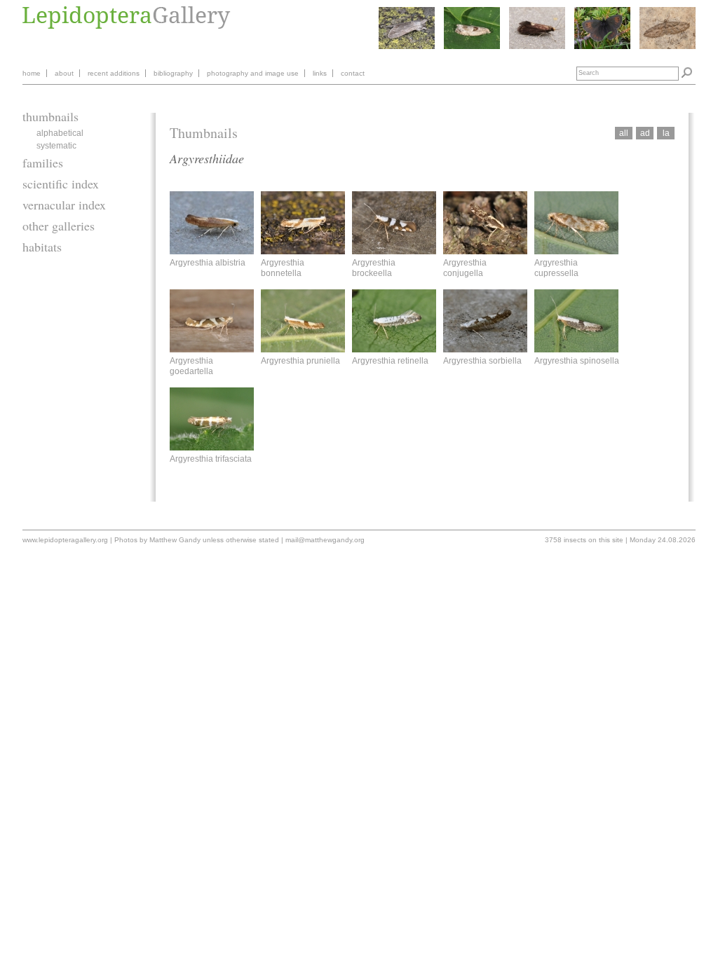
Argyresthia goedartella (191, 366)
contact (353, 73)
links (320, 73)
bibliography (173, 73)
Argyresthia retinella (390, 361)
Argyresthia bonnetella (282, 267)
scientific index (60, 183)
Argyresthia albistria (207, 263)
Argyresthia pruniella (300, 361)
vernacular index (64, 204)
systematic (56, 146)
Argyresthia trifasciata (211, 459)
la (666, 133)
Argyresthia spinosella (576, 361)
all (623, 133)
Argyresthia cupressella (556, 267)
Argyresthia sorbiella (482, 361)
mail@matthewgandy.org (325, 540)
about (64, 73)
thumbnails (50, 116)
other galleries (58, 225)
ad (645, 133)
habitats (42, 246)
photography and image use (253, 73)
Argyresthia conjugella (465, 267)
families (42, 162)
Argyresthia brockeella (373, 267)
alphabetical (59, 133)
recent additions (114, 73)
